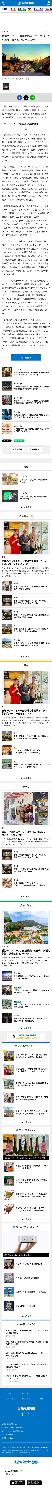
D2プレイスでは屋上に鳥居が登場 (22, 123)
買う (29, 9)
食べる (13, 9)
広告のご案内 (8, 1438)
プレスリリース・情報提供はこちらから (17, 1427)
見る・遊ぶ (22, 9)
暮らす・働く (38, 9)
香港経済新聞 (26, 3)
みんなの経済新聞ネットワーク (26, 1462)
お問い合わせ (8, 1434)
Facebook (22, 1414)
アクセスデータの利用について (14, 1431)
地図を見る (26, 357)
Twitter (29, 1414)
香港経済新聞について (11, 1424)
